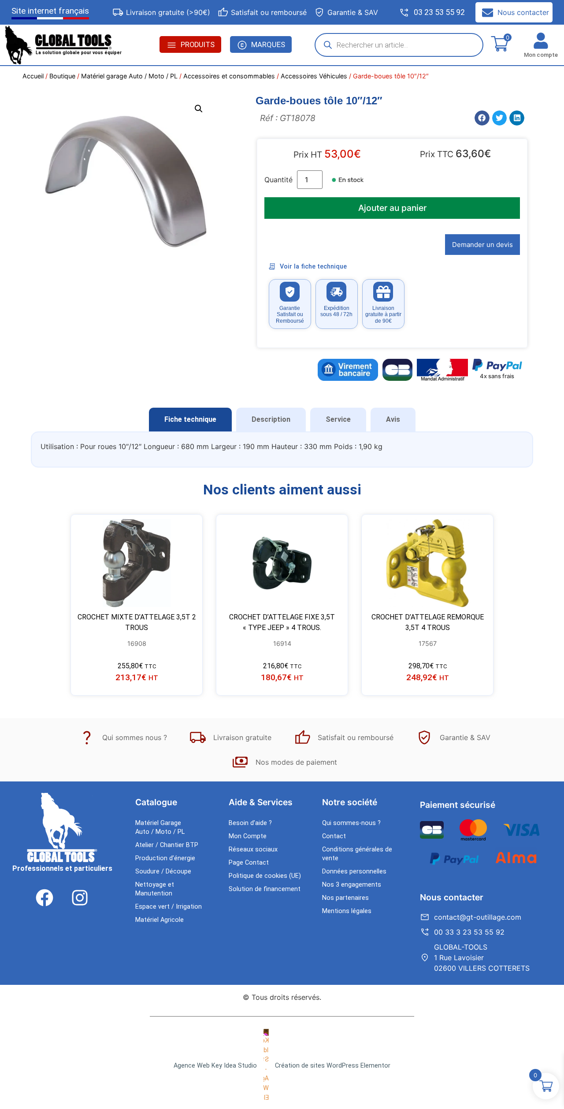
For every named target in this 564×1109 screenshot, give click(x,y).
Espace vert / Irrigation (168, 906)
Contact (334, 836)
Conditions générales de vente (357, 854)
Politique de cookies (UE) (265, 876)
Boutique (62, 76)
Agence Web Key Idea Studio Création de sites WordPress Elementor (282, 1065)
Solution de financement (265, 889)
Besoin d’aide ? (250, 823)
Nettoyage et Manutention (154, 889)
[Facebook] (44, 897)
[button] (199, 109)
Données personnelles (354, 871)
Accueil (33, 76)
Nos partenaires (345, 898)
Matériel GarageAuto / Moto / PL (160, 827)
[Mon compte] (541, 41)
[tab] (190, 419)
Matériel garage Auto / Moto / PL (129, 76)
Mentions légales (346, 911)
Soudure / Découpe (163, 871)
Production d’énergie (165, 858)
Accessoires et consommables (229, 76)
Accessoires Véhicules (314, 76)
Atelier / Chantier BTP (166, 845)
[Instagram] (79, 897)
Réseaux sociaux (253, 849)
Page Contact (249, 862)
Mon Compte (248, 836)
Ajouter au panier (392, 208)
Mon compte (541, 55)
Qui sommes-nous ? (351, 823)
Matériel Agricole (159, 920)
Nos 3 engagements (351, 884)
